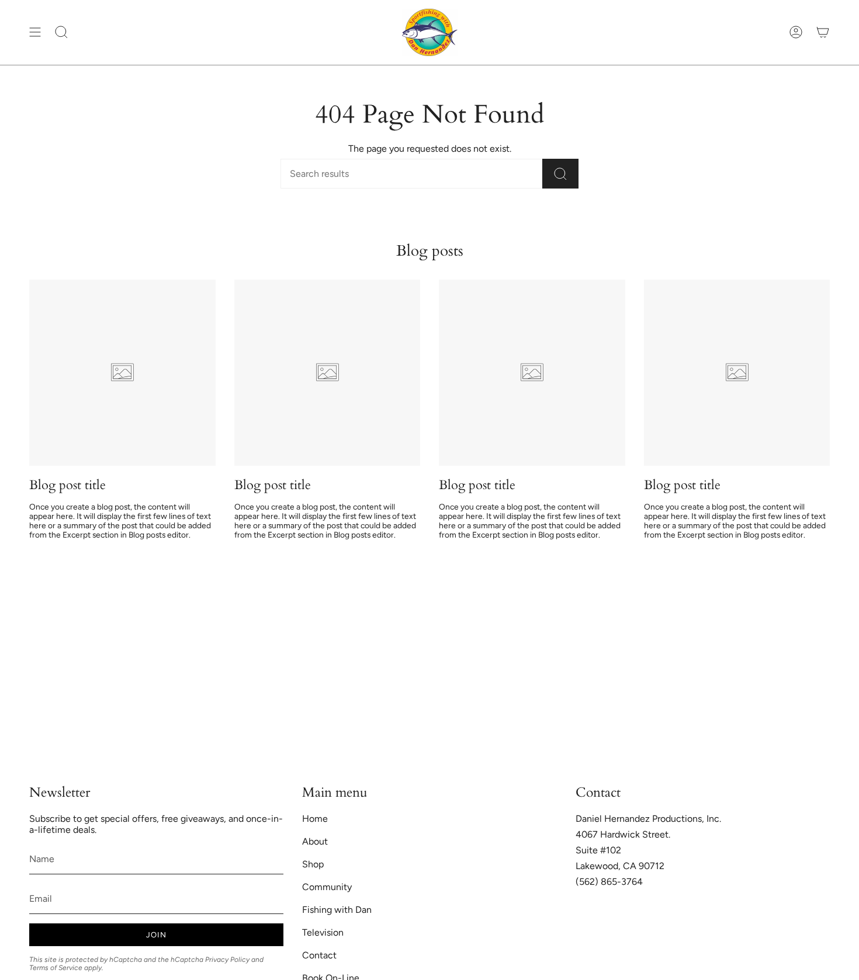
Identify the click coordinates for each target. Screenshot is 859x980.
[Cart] (822, 32)
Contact (319, 955)
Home (315, 818)
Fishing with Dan (337, 909)
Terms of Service (55, 968)
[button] (61, 32)
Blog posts (429, 250)
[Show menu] (35, 32)
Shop (313, 864)
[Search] (560, 174)
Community (327, 886)
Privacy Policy (227, 959)
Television (323, 932)
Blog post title (67, 485)
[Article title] (122, 373)
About (315, 841)
